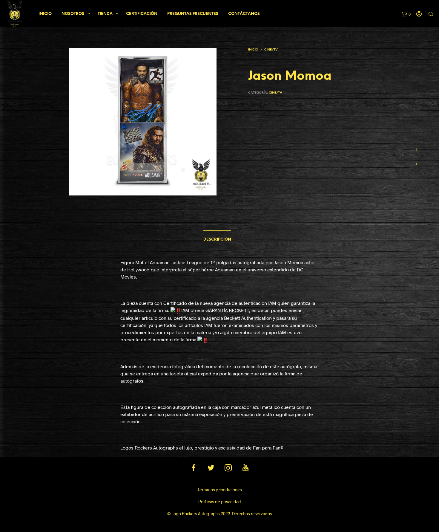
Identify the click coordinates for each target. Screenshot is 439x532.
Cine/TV (270, 49)
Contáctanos (244, 14)
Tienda (105, 14)
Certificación (141, 14)
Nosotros (73, 14)
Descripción (217, 239)
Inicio (45, 14)
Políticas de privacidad (219, 501)
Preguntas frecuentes (192, 14)
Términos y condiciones (219, 489)
